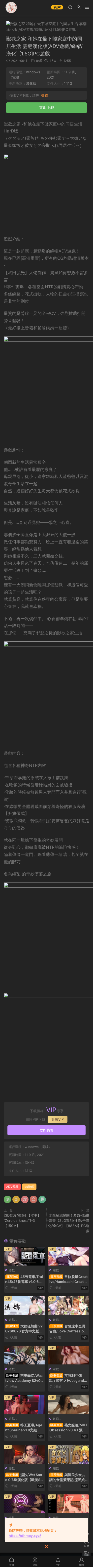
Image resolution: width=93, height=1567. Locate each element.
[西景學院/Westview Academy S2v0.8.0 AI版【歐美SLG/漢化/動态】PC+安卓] (24, 1355)
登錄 (44, 95)
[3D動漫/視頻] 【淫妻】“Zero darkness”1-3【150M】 (22, 1220)
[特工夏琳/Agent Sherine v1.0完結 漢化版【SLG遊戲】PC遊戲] (24, 1404)
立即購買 (47, 1130)
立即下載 (46, 107)
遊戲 (39, 61)
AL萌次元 (11, 7)
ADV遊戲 (12, 1186)
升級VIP (57, 1119)
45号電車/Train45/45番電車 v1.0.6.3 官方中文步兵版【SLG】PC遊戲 (24, 1279)
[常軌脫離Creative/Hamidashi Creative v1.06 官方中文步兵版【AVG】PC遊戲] (69, 1256)
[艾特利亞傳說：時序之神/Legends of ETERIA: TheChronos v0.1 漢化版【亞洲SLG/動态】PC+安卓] (69, 1355)
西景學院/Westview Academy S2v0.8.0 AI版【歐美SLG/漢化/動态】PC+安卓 (24, 1378)
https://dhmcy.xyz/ (25, 1535)
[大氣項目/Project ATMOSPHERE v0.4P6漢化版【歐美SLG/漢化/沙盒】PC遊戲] (24, 1503)
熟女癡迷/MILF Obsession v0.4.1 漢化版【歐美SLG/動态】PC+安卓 (68, 1428)
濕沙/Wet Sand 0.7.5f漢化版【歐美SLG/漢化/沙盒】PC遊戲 (23, 1477)
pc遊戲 (29, 1186)
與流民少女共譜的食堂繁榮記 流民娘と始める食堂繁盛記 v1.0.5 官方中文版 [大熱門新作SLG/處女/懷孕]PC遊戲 (67, 1477)
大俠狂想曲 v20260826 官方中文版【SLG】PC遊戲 (24, 1329)
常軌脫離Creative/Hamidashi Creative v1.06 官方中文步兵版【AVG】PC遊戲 (68, 1279)
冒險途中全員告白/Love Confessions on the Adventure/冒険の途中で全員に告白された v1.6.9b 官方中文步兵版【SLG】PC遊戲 (68, 1329)
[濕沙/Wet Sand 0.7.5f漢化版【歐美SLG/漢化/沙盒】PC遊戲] (24, 1454)
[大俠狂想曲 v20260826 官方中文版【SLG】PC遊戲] (24, 1305)
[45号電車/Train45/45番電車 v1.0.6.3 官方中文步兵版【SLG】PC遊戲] (24, 1256)
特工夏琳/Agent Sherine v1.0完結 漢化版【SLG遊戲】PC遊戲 (23, 1428)
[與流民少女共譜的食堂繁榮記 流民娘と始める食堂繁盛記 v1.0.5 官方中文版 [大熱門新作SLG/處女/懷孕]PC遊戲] (69, 1454)
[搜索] (70, 7)
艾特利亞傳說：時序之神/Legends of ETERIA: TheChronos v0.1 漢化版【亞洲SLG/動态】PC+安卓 (68, 1378)
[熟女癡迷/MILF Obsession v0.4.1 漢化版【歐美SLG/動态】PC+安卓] (69, 1404)
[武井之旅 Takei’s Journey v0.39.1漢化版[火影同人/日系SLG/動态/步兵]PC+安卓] (69, 1503)
